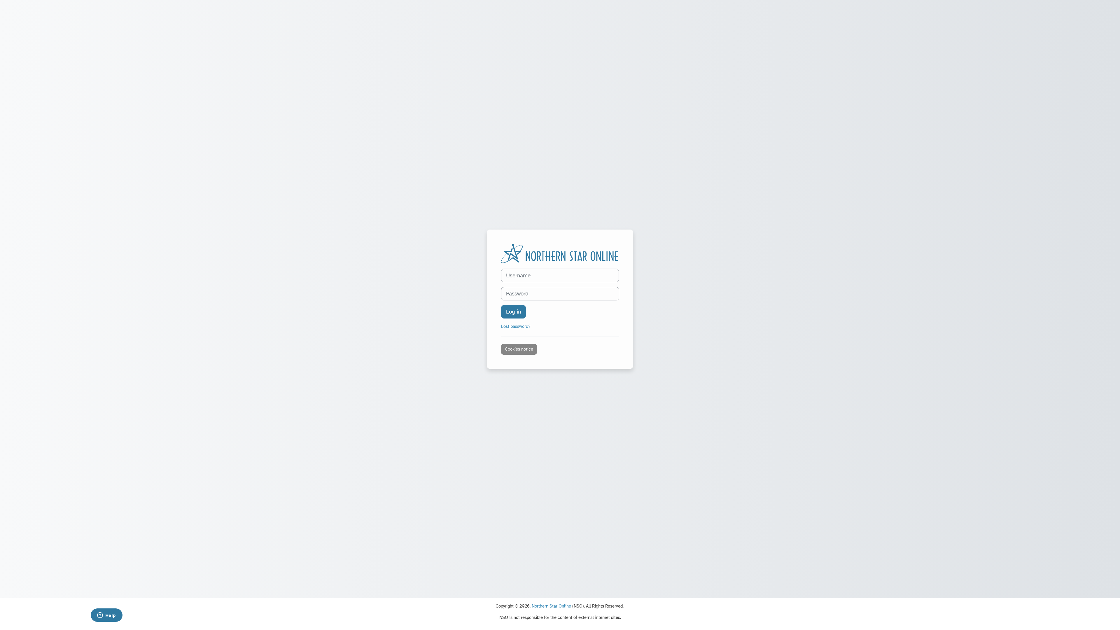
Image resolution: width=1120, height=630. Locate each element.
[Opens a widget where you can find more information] (106, 615)
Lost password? (516, 326)
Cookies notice (519, 349)
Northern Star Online (551, 606)
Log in (513, 311)
